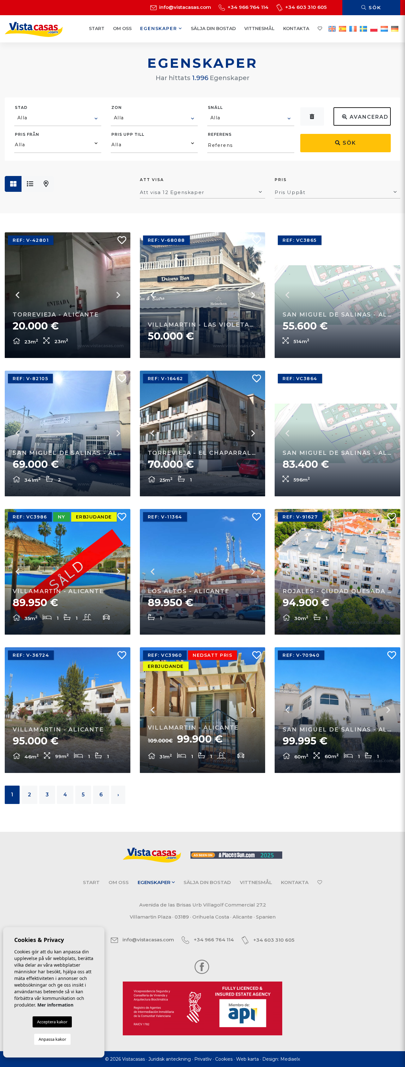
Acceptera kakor (52, 1022)
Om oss (122, 28)
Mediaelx (290, 1059)
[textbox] (58, 117)
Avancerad (368, 117)
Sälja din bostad (213, 28)
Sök (374, 7)
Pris (281, 179)
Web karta (247, 1059)
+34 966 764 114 (247, 7)
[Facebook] (202, 966)
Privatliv (203, 1059)
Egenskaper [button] (159, 28)
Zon (116, 107)
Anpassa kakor (52, 1039)
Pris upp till (127, 134)
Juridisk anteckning (169, 1059)
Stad (21, 107)
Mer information (55, 1005)
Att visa (152, 179)
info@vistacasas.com (184, 7)
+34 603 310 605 (305, 7)
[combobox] (57, 118)
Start (96, 28)
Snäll (215, 107)
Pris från (27, 134)
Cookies (224, 1059)
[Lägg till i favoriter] (119, 241)
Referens (220, 134)
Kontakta (296, 28)
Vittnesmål (259, 28)
